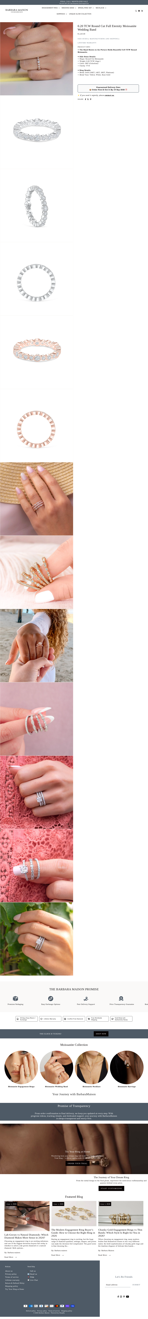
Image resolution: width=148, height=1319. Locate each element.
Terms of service (12, 1277)
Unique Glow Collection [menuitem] (80, 14)
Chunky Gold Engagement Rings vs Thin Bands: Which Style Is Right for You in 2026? (120, 1232)
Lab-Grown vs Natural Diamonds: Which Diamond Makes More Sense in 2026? (26, 1236)
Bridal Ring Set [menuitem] (85, 8)
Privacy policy (11, 1274)
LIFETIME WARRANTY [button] (87, 43)
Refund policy (31, 1311)
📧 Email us (32, 1274)
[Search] (136, 11)
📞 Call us (31, 1271)
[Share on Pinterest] (90, 99)
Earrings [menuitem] (61, 14)
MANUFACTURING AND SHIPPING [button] (104, 39)
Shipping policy (11, 1286)
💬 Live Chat (32, 1280)
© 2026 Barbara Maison (41, 1313)
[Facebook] (118, 1296)
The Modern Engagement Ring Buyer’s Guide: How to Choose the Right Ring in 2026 (73, 1232)
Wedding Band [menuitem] (68, 8)
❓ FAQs (30, 1277)
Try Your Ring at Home (14, 1289)
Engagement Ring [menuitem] (50, 8)
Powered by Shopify (58, 1313)
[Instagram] (121, 1296)
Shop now (101, 1033)
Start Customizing (111, 1188)
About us (9, 1271)
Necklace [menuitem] (100, 8)
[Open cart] (142, 11)
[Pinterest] (124, 1296)
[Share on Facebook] (85, 99)
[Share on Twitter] (88, 99)
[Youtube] (127, 1296)
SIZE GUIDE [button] (83, 39)
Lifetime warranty (12, 1280)
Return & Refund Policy (14, 1283)
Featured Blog (74, 1196)
